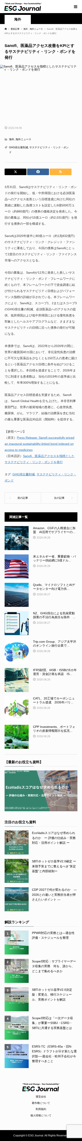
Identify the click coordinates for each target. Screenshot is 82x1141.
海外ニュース (23, 139)
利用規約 (41, 1109)
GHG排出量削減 (18, 147)
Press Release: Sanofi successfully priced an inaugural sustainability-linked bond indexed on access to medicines (39, 444)
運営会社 (41, 1096)
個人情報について (40, 1115)
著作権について (41, 1103)
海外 (17, 19)
